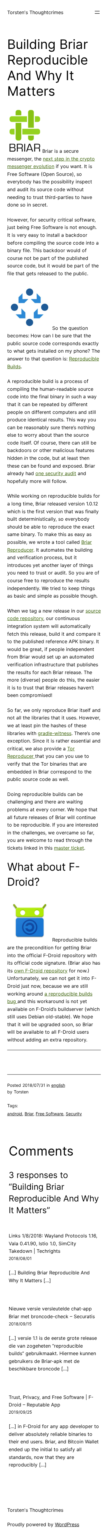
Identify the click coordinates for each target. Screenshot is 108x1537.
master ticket (69, 848)
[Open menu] (97, 12)
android (14, 1113)
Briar (29, 1113)
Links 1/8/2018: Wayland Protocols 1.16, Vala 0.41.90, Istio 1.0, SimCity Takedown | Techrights (53, 1243)
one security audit (55, 473)
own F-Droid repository (41, 971)
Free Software (49, 1113)
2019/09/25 (20, 1412)
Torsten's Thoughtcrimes (35, 12)
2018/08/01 (20, 1258)
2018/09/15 (20, 1323)
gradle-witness (54, 733)
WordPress (67, 1524)
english (58, 1085)
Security (74, 1113)
